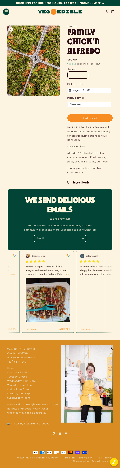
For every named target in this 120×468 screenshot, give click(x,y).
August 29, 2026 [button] (82, 90)
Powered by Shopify (47, 457)
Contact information (102, 461)
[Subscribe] (83, 238)
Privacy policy (85, 457)
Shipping (71, 64)
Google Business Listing (40, 404)
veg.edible (31, 457)
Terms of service (104, 457)
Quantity (71, 69)
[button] (6, 12)
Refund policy (68, 457)
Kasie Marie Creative (36, 423)
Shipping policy (81, 461)
